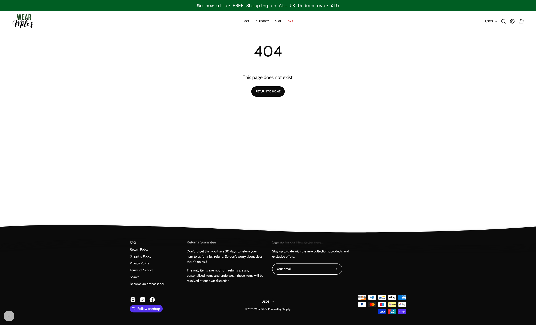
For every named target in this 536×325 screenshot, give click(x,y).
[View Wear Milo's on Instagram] (133, 300)
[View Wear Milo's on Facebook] (152, 300)
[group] (268, 5)
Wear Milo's (260, 309)
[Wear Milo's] (23, 21)
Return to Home (268, 91)
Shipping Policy (140, 256)
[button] (503, 21)
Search (134, 277)
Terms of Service (141, 270)
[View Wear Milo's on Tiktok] (142, 300)
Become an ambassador (147, 284)
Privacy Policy (139, 263)
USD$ (489, 21)
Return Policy (139, 249)
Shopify (286, 309)
